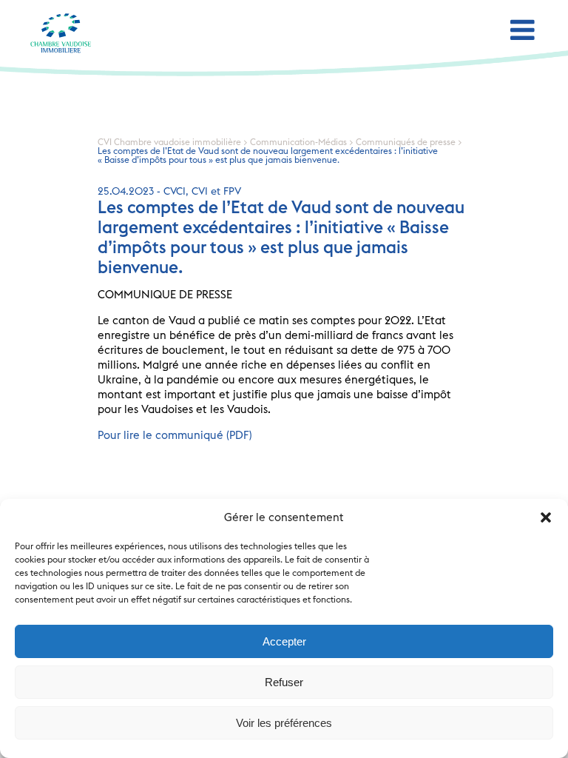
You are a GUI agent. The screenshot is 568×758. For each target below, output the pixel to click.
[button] (545, 517)
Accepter (284, 641)
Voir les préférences (284, 723)
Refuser (284, 682)
